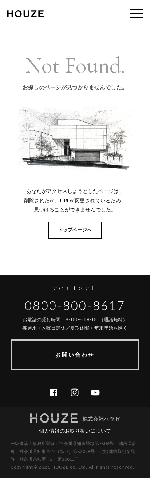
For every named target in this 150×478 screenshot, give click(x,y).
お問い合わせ (75, 354)
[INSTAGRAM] (77, 392)
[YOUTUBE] (98, 392)
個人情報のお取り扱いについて (75, 431)
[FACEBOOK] (56, 392)
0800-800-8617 (75, 305)
